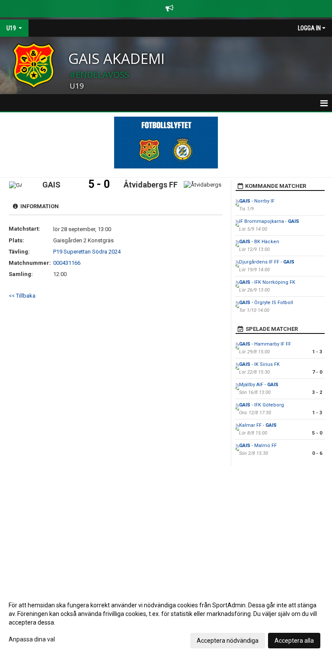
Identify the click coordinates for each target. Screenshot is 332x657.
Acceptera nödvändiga (228, 640)
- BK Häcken (259, 241)
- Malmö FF (258, 445)
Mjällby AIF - (258, 384)
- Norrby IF (257, 201)
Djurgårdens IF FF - (266, 262)
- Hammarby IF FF (265, 344)
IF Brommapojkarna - (269, 221)
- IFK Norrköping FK (267, 282)
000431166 (66, 263)
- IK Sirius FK (259, 364)
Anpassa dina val (32, 639)
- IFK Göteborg (261, 405)
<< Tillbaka (22, 295)
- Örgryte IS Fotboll (266, 302)
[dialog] (166, 622)
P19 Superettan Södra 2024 (87, 251)
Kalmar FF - (258, 425)
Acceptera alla (294, 640)
